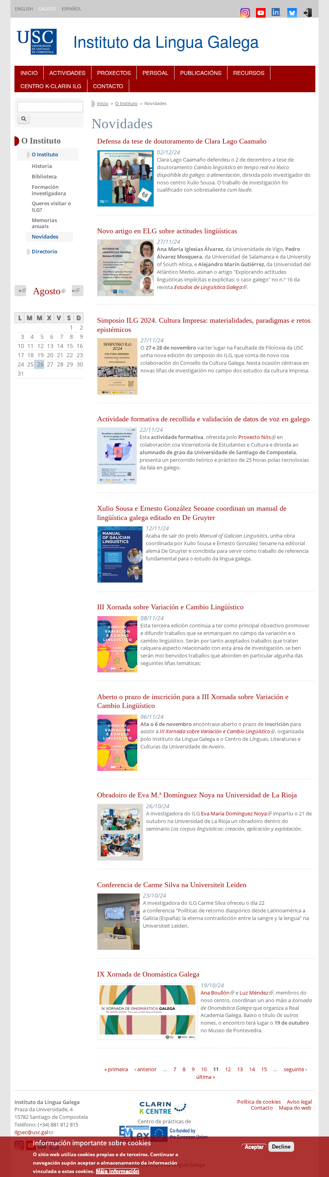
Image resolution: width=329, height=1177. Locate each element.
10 (204, 1068)
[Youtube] (262, 9)
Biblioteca (44, 176)
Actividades (67, 73)
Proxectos (114, 73)
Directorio (44, 251)
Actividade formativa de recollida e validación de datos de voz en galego (203, 419)
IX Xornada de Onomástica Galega (148, 974)
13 (240, 1068)
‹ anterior (145, 1068)
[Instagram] (246, 9)
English (24, 9)
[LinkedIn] (277, 9)
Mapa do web (295, 1108)
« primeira (116, 1068)
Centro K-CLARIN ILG (50, 86)
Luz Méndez (256, 992)
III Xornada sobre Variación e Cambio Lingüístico (170, 607)
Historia (42, 166)
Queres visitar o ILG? (51, 206)
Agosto (49, 291)
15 (264, 1068)
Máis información (117, 1171)
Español (71, 9)
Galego (47, 9)
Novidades (45, 236)
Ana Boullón (217, 992)
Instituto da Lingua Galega (166, 40)
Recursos (248, 73)
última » (205, 1076)
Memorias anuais (44, 223)
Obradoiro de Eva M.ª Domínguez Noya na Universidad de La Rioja (197, 795)
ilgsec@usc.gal (33, 1132)
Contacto (108, 86)
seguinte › (295, 1068)
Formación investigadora (49, 190)
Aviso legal (299, 1102)
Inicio (29, 73)
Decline (281, 1147)
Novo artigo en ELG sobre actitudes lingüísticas (167, 231)
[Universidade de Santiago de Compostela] (37, 43)
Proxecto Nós (257, 437)
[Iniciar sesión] (309, 9)
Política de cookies (259, 1102)
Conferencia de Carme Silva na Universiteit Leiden (171, 885)
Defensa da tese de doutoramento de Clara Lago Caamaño (181, 141)
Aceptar (254, 1147)
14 (252, 1068)
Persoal (155, 73)
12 (228, 1068)
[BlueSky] (293, 9)
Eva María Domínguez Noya (236, 813)
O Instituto (126, 103)
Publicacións (200, 73)
